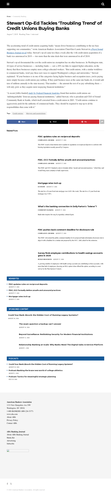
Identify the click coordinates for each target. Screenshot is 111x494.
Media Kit (10, 437)
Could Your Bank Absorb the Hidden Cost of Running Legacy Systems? (43, 315)
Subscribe (10, 443)
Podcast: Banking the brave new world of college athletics (36, 370)
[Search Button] (103, 4)
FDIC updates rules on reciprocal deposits (59, 136)
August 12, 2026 (24, 338)
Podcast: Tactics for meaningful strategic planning (32, 377)
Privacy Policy (12, 420)
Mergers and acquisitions (36, 113)
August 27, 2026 (61, 140)
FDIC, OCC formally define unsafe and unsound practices (66, 160)
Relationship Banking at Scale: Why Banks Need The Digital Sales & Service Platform (61, 345)
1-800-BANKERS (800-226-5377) (20, 411)
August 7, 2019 (12, 34)
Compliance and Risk (46, 140)
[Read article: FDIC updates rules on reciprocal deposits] (20, 145)
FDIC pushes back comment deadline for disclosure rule (66, 230)
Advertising (11, 440)
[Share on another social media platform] (102, 122)
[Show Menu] (8, 4)
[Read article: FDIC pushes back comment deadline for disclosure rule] (20, 238)
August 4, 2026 (14, 373)
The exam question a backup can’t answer (40, 324)
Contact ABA (12, 423)
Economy (41, 187)
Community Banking (19, 16)
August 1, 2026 (24, 348)
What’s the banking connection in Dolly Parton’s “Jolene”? (67, 206)
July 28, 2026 (13, 379)
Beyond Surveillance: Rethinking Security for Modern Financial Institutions (56, 334)
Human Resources (45, 259)
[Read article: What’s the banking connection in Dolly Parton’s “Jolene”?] (20, 215)
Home (9, 16)
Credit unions (18, 113)
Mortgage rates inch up (49, 183)
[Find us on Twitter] (11, 483)
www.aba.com (12, 414)
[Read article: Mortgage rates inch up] (20, 191)
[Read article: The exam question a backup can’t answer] (12, 326)
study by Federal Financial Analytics (44, 93)
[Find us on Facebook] (7, 483)
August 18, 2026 (24, 327)
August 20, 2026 (13, 318)
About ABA (11, 417)
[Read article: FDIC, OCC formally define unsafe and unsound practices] (20, 168)
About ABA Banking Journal (18, 434)
